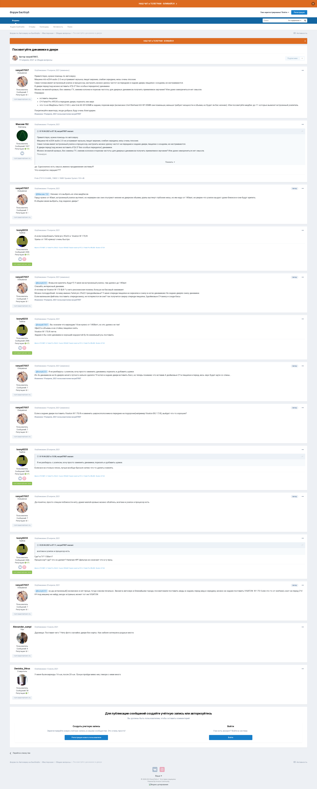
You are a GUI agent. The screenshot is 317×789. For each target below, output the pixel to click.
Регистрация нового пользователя (86, 737)
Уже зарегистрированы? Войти (274, 12)
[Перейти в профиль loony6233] (22, 241)
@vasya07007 (42, 325)
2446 (27, 252)
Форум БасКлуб (19, 12)
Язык (158, 776)
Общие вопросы (44, 60)
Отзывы (32, 27)
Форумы (15, 21)
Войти (230, 737)
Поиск (69, 27)
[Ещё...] (302, 70)
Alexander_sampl (22, 627)
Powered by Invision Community (158, 781)
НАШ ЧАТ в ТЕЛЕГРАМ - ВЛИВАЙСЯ (156, 3)
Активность (58, 27)
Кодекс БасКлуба (17, 27)
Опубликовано (47, 70)
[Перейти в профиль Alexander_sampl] (22, 638)
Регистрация (299, 12)
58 (27, 691)
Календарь (44, 27)
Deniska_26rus (22, 668)
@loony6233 (41, 283)
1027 (27, 146)
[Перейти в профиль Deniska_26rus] (22, 680)
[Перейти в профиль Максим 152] (22, 135)
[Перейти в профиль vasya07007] (15, 58)
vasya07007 (32, 57)
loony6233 (22, 230)
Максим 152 (22, 124)
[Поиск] (305, 20)
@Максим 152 (42, 194)
